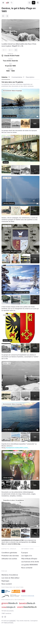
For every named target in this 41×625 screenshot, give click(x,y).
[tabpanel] (20, 313)
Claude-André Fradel (11, 56)
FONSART (12, 620)
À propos (24, 553)
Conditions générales (9, 553)
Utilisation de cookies (9, 559)
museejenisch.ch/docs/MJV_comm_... (17, 447)
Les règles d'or (26, 556)
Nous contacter (26, 568)
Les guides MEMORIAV (29, 565)
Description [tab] (30, 77)
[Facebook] (2, 617)
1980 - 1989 (10, 71)
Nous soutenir (7, 584)
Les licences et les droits (30, 562)
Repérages (5, 581)
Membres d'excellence (10, 575)
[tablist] (20, 77)
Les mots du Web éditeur (10, 578)
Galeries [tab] (6, 77)
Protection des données (10, 556)
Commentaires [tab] (18, 77)
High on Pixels (9, 622)
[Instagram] (5, 617)
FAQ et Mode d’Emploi (29, 559)
